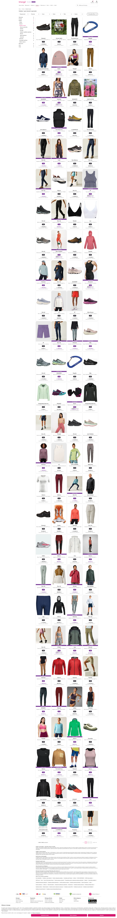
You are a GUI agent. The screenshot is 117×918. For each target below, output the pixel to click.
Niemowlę (21, 17)
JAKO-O (44, 884)
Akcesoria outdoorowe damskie (61, 884)
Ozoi (42, 880)
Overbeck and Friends (68, 878)
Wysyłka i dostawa (48, 899)
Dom (20, 45)
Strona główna (62, 899)
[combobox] (87, 5)
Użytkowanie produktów (49, 902)
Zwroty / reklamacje (48, 901)
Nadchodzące (76, 901)
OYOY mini (38, 880)
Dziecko (20, 18)
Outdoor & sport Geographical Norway (54, 889)
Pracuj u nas (18, 902)
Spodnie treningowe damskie (41, 882)
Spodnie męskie (39, 886)
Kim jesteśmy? (18, 899)
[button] (96, 1)
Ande (90, 882)
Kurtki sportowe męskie (64, 882)
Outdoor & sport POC (68, 886)
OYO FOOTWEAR (80, 878)
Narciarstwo (70, 884)
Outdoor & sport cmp (78, 886)
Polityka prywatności (34, 902)
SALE (20, 46)
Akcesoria (22, 37)
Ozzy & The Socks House (48, 880)
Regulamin (32, 899)
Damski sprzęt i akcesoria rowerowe (56, 886)
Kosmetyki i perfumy (23, 40)
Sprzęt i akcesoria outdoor (58, 878)
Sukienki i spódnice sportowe (25, 32)
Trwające (75, 899)
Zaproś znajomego (19, 901)
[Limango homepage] (22, 1)
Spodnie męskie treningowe (53, 882)
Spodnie (21, 28)
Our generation (38, 878)
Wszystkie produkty (92, 880)
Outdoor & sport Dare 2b (40, 889)
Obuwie (20, 23)
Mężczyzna (21, 43)
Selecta (85, 880)
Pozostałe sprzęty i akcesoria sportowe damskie (74, 880)
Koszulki (21, 30)
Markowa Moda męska (89, 884)
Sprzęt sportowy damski (59, 880)
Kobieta (20, 20)
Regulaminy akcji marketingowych (36, 901)
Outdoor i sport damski (47, 878)
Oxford (74, 878)
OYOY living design (88, 878)
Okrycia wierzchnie (23, 27)
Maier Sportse (45, 886)
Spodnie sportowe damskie (75, 882)
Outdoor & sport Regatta (88, 886)
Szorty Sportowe (85, 882)
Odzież (20, 22)
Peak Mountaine (51, 884)
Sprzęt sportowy (23, 35)
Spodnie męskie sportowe (79, 884)
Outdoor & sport (22, 25)
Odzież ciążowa (22, 41)
